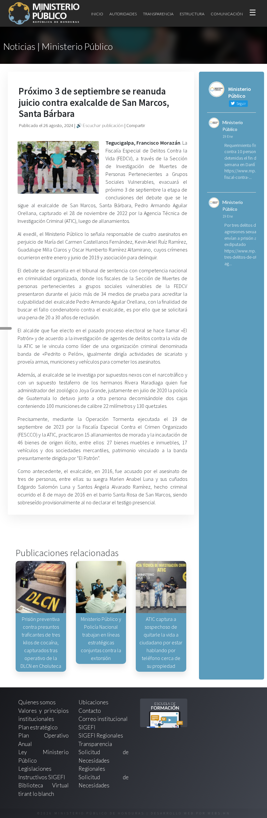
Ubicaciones (93, 702)
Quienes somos (37, 702)
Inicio (97, 13)
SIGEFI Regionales (100, 735)
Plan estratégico (38, 727)
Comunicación (227, 13)
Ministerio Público (232, 126)
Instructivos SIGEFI (41, 777)
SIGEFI (86, 727)
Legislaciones (34, 768)
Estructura (192, 13)
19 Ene (227, 136)
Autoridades (123, 13)
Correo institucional (103, 718)
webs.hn (219, 813)
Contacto (89, 710)
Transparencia (158, 13)
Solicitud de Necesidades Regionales (103, 760)
